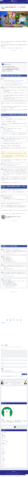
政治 (2, 438)
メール (2, 362)
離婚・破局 (3, 443)
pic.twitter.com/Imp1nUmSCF (20, 80)
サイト (2, 365)
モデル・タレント (4, 440)
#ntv (21, 138)
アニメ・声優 (3, 432)
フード (3, 461)
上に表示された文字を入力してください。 (7, 370)
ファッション (3, 464)
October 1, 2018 (13, 165)
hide (9, 64)
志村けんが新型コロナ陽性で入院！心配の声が (8, 66)
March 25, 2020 (14, 261)
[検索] (15, 427)
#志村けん (7, 139)
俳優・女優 (3, 453)
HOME (14, 471)
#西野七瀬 (4, 139)
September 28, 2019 (12, 140)
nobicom (15, 1)
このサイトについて (3, 476)
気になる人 (3, 451)
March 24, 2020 (19, 81)
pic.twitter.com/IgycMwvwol (16, 139)
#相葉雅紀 (10, 139)
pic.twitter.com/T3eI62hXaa (6, 129)
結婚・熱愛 (3, 435)
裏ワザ (3, 466)
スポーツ (3, 448)
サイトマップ (24, 476)
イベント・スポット (4, 445)
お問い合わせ (17, 476)
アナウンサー (3, 458)
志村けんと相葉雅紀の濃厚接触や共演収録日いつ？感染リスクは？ (11, 69)
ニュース (3, 456)
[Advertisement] (14, 35)
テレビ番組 (3, 459)
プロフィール (10, 476)
